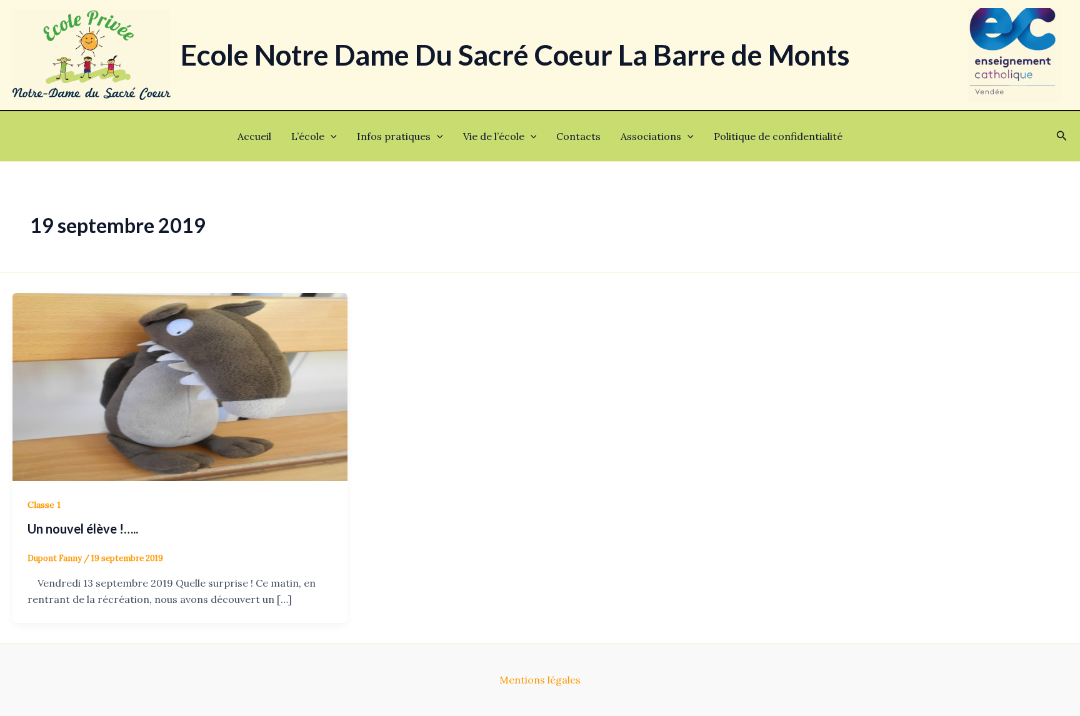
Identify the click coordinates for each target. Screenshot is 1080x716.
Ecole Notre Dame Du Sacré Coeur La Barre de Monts (515, 54)
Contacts (578, 136)
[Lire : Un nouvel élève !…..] (180, 385)
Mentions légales (540, 680)
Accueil (254, 136)
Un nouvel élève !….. (83, 528)
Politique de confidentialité (778, 136)
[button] (330, 136)
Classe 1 (44, 504)
